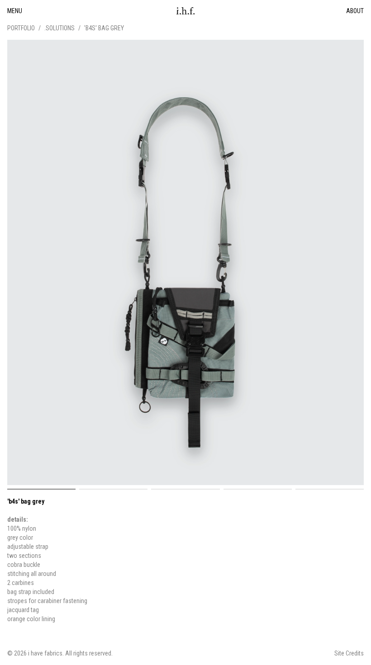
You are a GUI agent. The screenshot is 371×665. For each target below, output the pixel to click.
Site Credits (349, 653)
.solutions (59, 28)
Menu (14, 10)
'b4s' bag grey (104, 28)
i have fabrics (45, 653)
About (355, 10)
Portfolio (21, 28)
